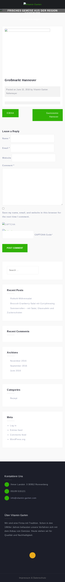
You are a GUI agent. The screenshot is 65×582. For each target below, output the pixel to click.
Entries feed (16, 430)
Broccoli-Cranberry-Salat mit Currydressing (32, 303)
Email (6, 148)
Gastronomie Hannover (52, 115)
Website (6, 158)
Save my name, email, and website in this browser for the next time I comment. (31, 214)
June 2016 (15, 370)
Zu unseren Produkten (32, 19)
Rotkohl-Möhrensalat (21, 298)
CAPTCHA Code (43, 234)
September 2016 (18, 366)
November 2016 (18, 361)
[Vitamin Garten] (32, 4)
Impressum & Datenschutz (32, 578)
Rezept (13, 398)
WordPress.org (17, 439)
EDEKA (10, 113)
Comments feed (18, 435)
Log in (13, 425)
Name (6, 138)
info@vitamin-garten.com (23, 498)
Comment (8, 165)
